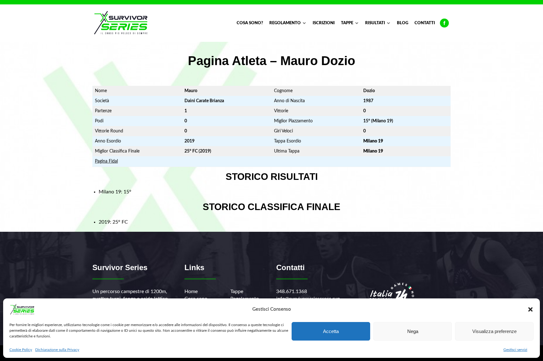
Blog (402, 23)
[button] (530, 309)
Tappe (347, 23)
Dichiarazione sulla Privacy (57, 350)
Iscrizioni (324, 23)
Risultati (375, 23)
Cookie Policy (20, 350)
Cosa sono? (250, 23)
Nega (412, 331)
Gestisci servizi (515, 350)
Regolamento (285, 23)
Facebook (444, 23)
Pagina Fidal (106, 161)
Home (191, 291)
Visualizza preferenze (494, 331)
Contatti (424, 23)
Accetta (331, 331)
